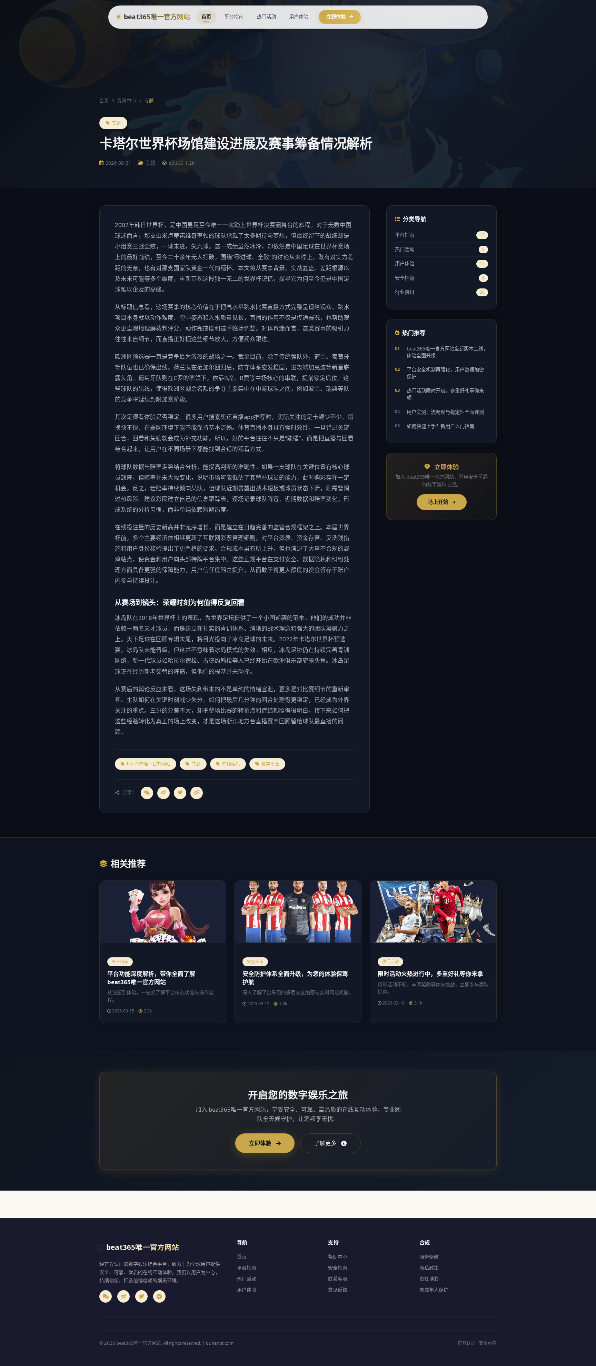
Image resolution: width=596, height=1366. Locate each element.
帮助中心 (337, 1256)
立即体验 (336, 16)
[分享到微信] (147, 793)
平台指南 (234, 16)
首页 (206, 16)
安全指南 (440, 278)
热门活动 (266, 16)
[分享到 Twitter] (180, 793)
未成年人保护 (433, 1289)
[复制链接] (196, 793)
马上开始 (439, 501)
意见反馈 (337, 1289)
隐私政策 (429, 1267)
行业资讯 (440, 292)
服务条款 (429, 1256)
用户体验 (298, 16)
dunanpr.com (220, 1343)
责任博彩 (429, 1278)
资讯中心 (126, 100)
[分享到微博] (163, 793)
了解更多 (325, 1143)
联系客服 (337, 1278)
